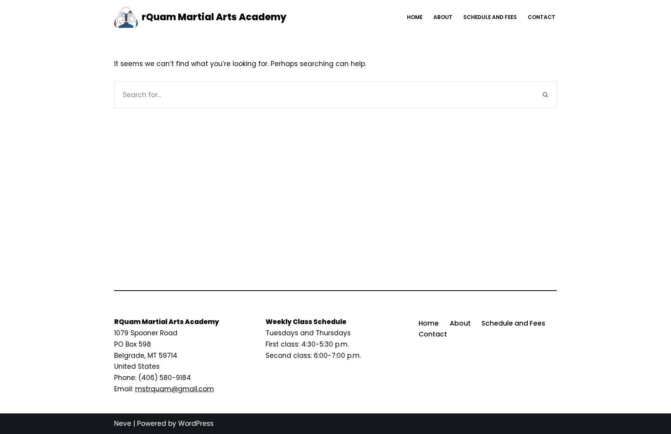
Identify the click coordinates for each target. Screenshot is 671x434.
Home (414, 17)
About (442, 17)
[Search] (546, 94)
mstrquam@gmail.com (174, 389)
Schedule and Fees (490, 17)
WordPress (196, 423)
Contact (541, 17)
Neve (122, 423)
